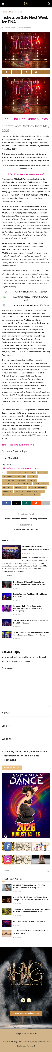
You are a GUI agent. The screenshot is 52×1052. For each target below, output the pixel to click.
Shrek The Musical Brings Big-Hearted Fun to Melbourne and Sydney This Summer (31, 633)
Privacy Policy (37, 1042)
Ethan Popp (32, 476)
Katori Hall (32, 480)
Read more (9, 575)
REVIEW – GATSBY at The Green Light (29, 921)
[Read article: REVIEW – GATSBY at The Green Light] (6, 923)
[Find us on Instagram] (23, 1000)
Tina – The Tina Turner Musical (15, 495)
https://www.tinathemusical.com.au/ (21, 468)
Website (7, 738)
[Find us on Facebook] (29, 1000)
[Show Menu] (3, 3)
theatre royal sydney (35, 491)
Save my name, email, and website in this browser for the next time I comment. (26, 755)
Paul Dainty (7, 487)
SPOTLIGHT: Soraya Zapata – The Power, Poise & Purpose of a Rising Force (30, 886)
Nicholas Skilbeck (41, 484)
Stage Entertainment (37, 487)
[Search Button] (49, 3)
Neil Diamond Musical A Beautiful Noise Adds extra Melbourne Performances (30, 583)
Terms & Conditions (24, 1042)
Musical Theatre (16, 12)
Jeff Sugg (21, 480)
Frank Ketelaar (9, 480)
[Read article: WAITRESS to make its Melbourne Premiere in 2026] (11, 552)
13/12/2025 (17, 600)
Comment (8, 668)
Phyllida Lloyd (20, 487)
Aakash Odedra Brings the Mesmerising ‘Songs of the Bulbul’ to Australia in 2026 (30, 898)
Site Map (46, 1042)
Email (6, 725)
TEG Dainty (19, 491)
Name (6, 712)
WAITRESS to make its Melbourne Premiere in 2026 (35, 548)
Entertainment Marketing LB (26, 1046)
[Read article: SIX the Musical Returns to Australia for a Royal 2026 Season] (6, 622)
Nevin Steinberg (24, 484)
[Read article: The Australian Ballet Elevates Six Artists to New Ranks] (6, 933)
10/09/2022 (6, 28)
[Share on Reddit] (36, 72)
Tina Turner (34, 495)
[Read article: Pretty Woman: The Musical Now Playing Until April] (6, 596)
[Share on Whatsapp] (26, 72)
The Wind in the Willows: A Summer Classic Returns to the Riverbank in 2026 (31, 910)
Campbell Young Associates (14, 476)
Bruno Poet (42, 473)
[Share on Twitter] (16, 72)
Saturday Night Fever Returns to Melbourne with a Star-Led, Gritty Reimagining (27, 608)
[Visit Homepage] (26, 3)
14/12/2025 (26, 553)
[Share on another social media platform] (45, 72)
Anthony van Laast (15, 473)
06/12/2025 (17, 627)
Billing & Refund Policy (10, 1042)
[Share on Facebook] (6, 72)
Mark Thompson (9, 484)
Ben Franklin (30, 473)
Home (4, 12)
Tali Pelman (7, 491)
